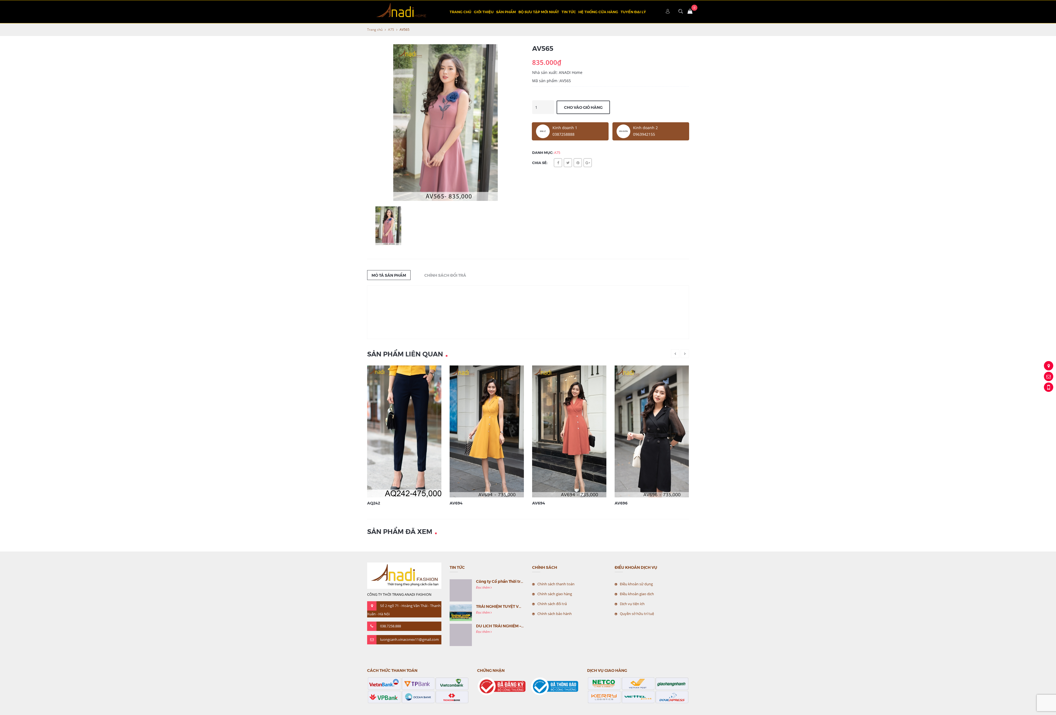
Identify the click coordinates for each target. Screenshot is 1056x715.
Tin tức (569, 11)
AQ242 (373, 503)
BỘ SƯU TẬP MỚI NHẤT (538, 11)
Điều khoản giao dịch (637, 593)
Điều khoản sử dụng (636, 583)
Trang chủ (460, 11)
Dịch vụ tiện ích (632, 603)
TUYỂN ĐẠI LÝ (633, 11)
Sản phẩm (506, 11)
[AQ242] (411, 431)
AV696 (621, 503)
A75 (391, 29)
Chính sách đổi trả (552, 603)
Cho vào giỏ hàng (583, 107)
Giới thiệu (484, 11)
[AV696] (659, 431)
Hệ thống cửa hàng (598, 11)
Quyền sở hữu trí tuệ (637, 613)
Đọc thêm (483, 587)
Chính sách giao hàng (554, 593)
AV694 (456, 503)
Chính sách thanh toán (555, 583)
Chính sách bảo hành (554, 613)
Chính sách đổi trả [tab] (445, 275)
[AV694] (494, 431)
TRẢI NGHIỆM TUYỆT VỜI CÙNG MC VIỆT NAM (519, 606)
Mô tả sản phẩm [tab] (389, 275)
